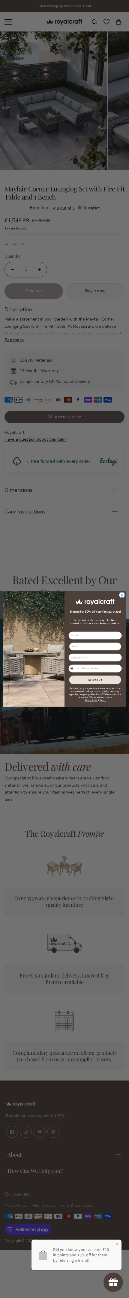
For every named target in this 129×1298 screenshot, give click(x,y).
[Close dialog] (121, 595)
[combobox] (74, 669)
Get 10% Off (95, 679)
